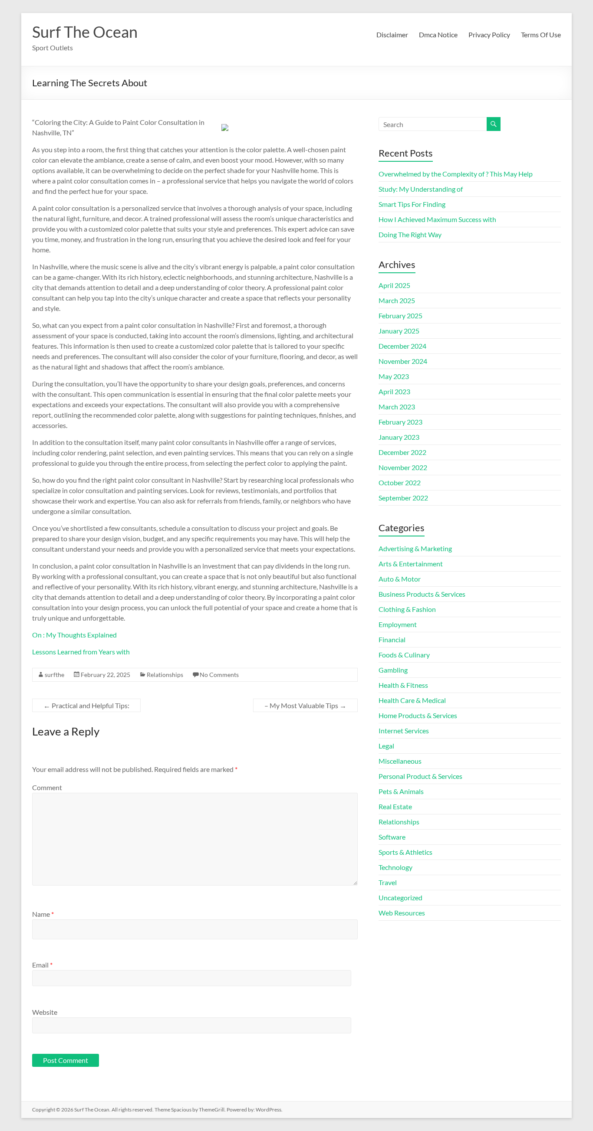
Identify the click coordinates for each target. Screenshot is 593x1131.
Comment (47, 787)
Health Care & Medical (412, 700)
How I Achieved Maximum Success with (437, 219)
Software (392, 837)
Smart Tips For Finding (412, 204)
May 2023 (394, 376)
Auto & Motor (400, 579)
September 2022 (403, 498)
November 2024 (403, 361)
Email (42, 965)
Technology (395, 867)
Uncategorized (400, 897)
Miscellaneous (400, 761)
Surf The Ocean (85, 31)
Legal (386, 746)
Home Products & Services (418, 715)
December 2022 (402, 452)
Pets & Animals (401, 791)
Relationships (165, 674)
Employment (398, 624)
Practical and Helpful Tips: (86, 705)
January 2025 (399, 331)
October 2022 (400, 482)
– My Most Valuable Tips (305, 705)
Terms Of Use (541, 34)
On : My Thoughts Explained (74, 635)
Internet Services (404, 730)
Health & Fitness (403, 685)
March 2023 (397, 406)
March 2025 (397, 300)
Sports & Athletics (405, 852)
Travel (388, 882)
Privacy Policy (489, 34)
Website (44, 1012)
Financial (392, 639)
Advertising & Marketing (415, 548)
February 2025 (400, 315)
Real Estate (395, 806)
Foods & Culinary (404, 654)
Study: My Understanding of (421, 189)
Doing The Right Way (410, 234)
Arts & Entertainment (411, 563)
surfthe (54, 674)
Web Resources (402, 913)
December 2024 (402, 346)
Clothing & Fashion (407, 609)
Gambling (393, 670)
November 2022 (403, 467)
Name (43, 914)
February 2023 (400, 422)
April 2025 (394, 285)
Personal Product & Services (420, 776)
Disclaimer (392, 34)
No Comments (219, 674)
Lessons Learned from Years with (81, 651)
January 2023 (399, 437)
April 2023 (394, 391)
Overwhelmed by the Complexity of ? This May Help (456, 174)
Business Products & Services (422, 594)
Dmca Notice (438, 34)
